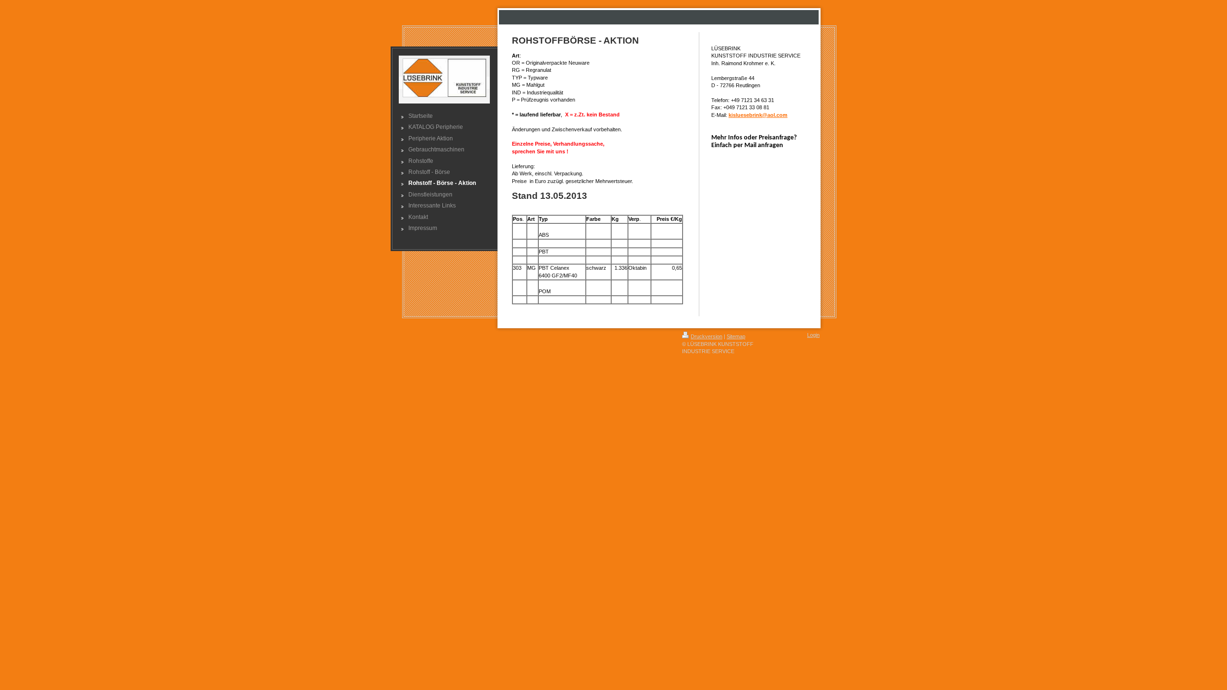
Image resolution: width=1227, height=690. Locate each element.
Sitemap (736, 336)
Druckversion (706, 336)
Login (813, 335)
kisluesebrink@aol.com (758, 115)
